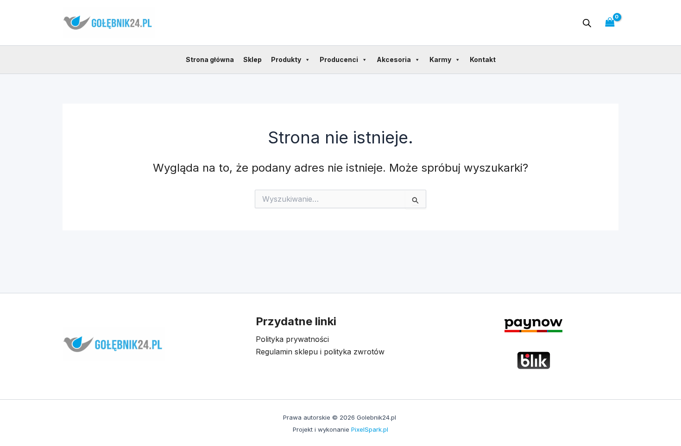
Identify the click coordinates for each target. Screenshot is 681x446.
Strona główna (210, 59)
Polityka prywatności (292, 339)
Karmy (440, 59)
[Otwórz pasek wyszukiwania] (587, 23)
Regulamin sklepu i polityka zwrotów (320, 351)
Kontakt (483, 59)
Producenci (339, 59)
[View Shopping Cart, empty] (609, 22)
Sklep (252, 59)
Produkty (286, 59)
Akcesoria (394, 59)
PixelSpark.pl (369, 429)
